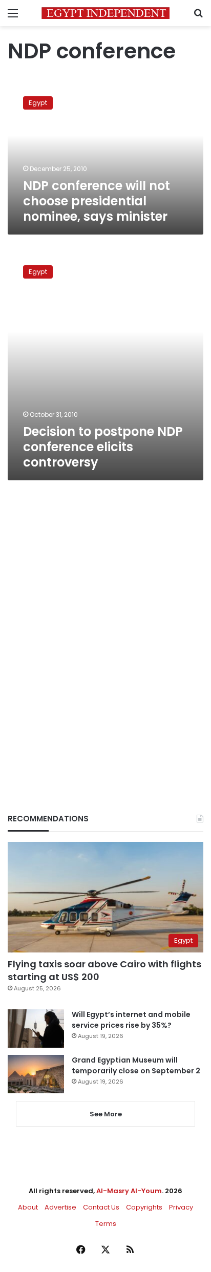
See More (106, 1114)
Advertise (60, 1207)
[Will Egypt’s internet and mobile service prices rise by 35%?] (36, 1028)
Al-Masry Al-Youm (129, 1191)
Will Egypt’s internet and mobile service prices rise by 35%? (131, 1019)
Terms (105, 1223)
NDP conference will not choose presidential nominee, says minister (96, 201)
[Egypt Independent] (105, 13)
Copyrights (144, 1207)
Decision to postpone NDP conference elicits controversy (103, 447)
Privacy (181, 1207)
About (28, 1207)
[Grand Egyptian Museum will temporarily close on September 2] (36, 1074)
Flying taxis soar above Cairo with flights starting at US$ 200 (104, 970)
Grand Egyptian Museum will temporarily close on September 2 (136, 1065)
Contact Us (101, 1207)
